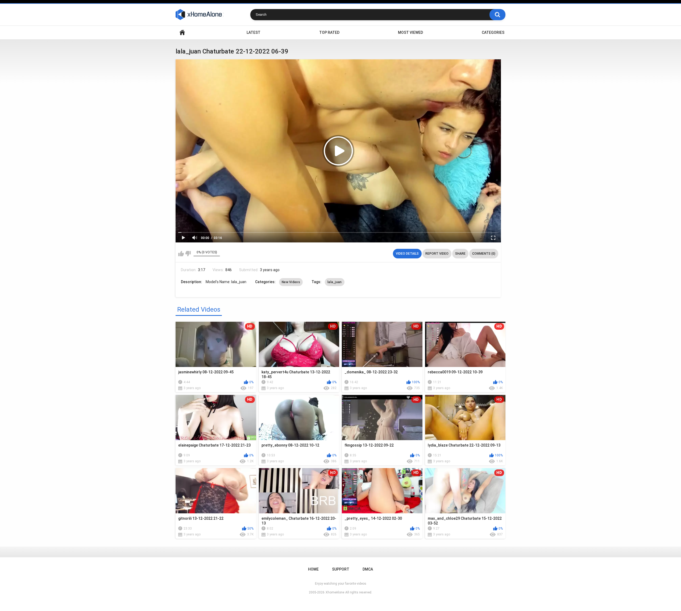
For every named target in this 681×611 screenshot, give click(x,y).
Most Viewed (410, 32)
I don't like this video (188, 253)
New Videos (291, 282)
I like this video (181, 253)
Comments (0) (483, 253)
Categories (493, 32)
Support (340, 569)
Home (182, 32)
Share (460, 253)
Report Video (437, 253)
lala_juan (334, 282)
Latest (253, 32)
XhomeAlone (335, 592)
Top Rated (329, 32)
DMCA (368, 569)
